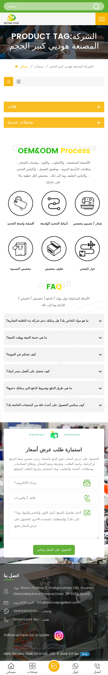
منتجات (38, 66)
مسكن (23, 66)
